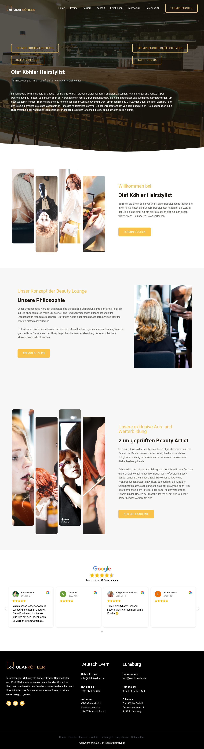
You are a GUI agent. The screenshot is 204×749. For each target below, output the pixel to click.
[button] (35, 48)
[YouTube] (22, 703)
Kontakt (101, 8)
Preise (74, 8)
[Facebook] (8, 703)
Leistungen (116, 8)
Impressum (134, 8)
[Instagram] (15, 703)
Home (61, 8)
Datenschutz (153, 8)
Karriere (87, 8)
